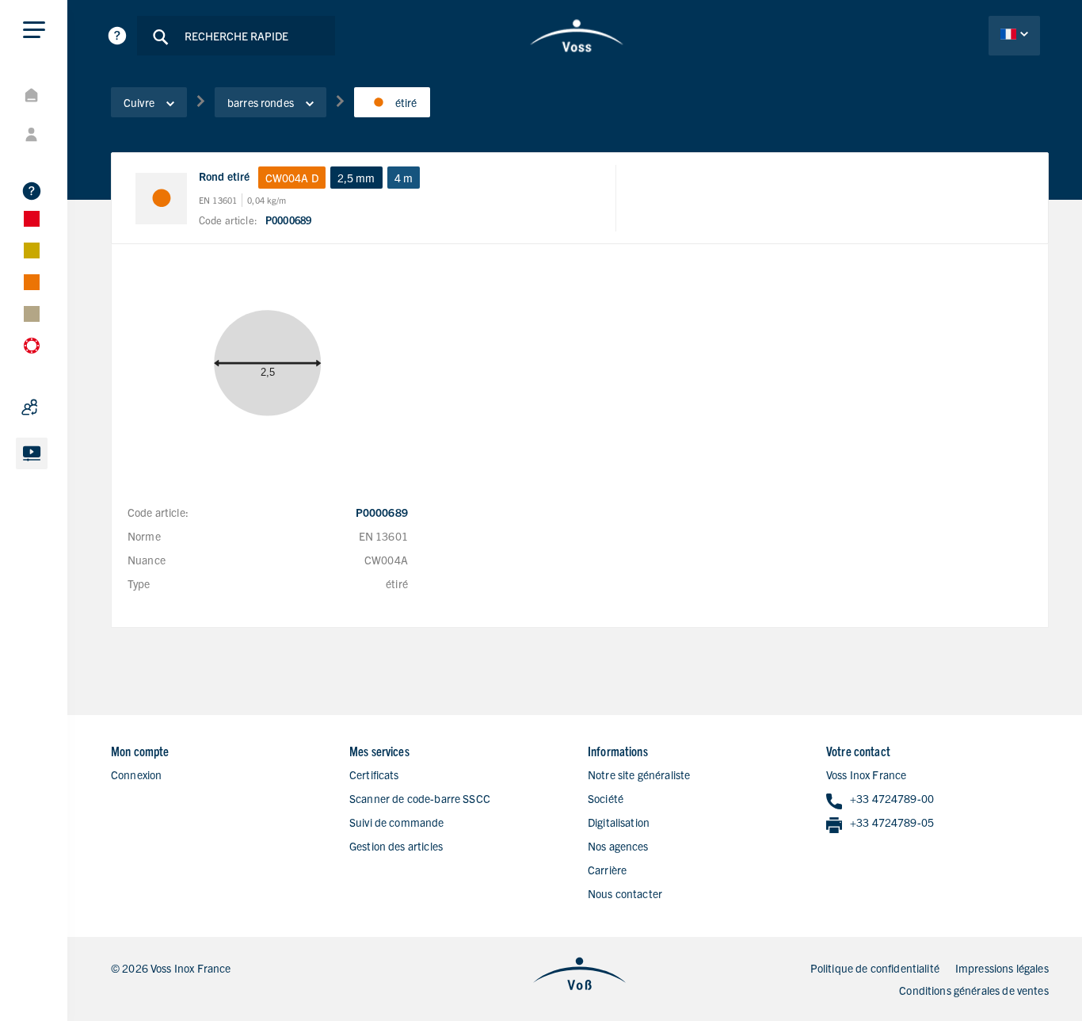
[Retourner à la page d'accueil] (577, 35)
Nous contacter (625, 893)
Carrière (607, 869)
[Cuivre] (71, 282)
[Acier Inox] (71, 219)
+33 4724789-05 (892, 822)
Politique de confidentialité (874, 968)
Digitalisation (619, 822)
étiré (406, 102)
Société (605, 798)
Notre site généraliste (639, 774)
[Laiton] (71, 314)
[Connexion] (71, 135)
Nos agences (618, 846)
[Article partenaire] (71, 407)
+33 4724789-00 (892, 798)
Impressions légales (1002, 968)
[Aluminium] (71, 250)
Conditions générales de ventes (974, 990)
